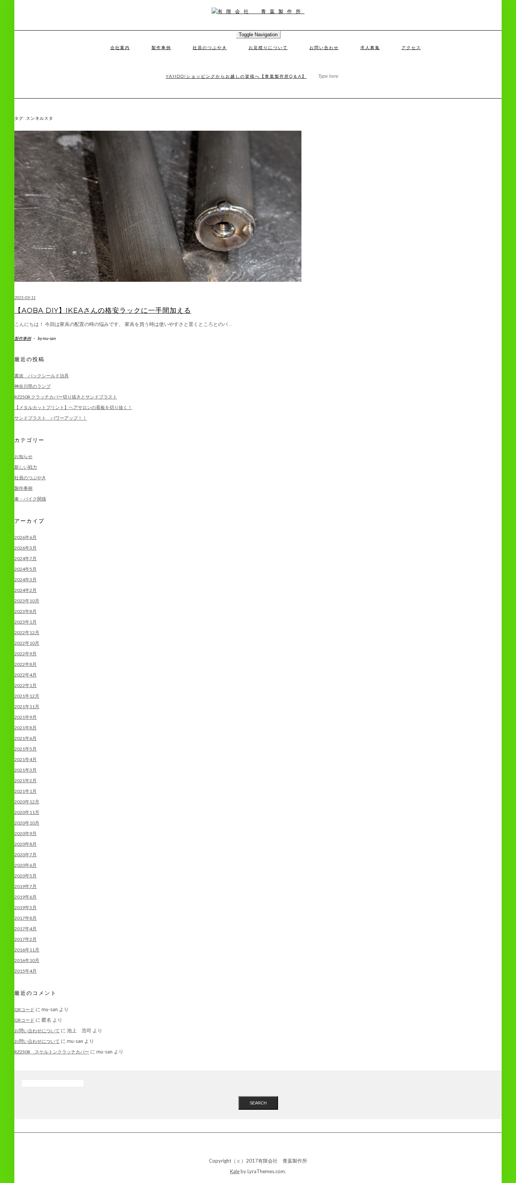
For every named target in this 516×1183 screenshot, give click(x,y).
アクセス (411, 47)
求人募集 (370, 47)
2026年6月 (25, 537)
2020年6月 (25, 865)
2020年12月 (26, 802)
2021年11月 (26, 706)
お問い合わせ (324, 47)
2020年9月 (25, 833)
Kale (234, 1171)
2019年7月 (25, 886)
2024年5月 (25, 569)
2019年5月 (25, 907)
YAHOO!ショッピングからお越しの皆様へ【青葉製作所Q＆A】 (236, 76)
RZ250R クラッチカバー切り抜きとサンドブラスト (65, 397)
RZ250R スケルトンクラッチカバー (51, 1052)
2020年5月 (25, 876)
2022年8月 (25, 664)
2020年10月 (26, 823)
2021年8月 (25, 727)
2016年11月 (26, 950)
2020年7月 (25, 854)
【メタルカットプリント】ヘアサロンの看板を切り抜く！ (73, 407)
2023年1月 (25, 622)
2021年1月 (25, 791)
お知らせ (23, 456)
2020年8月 (25, 844)
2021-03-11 (25, 297)
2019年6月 (25, 897)
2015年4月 (25, 971)
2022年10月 (26, 643)
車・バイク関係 (30, 499)
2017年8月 (25, 918)
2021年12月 (26, 696)
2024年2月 (25, 590)
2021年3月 (25, 770)
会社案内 (120, 47)
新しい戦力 (25, 467)
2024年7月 (25, 558)
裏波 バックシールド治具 (41, 375)
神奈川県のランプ (32, 386)
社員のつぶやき (210, 47)
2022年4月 (25, 675)
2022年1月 (25, 685)
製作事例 (161, 47)
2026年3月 (25, 548)
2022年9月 (25, 653)
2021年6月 (25, 738)
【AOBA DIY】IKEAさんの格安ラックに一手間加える (102, 310)
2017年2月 (25, 939)
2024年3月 (25, 579)
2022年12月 (26, 632)
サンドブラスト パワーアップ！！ (50, 418)
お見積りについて (268, 47)
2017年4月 (25, 928)
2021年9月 (25, 717)
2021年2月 (25, 780)
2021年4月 (25, 759)
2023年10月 (26, 601)
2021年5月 (25, 749)
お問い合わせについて (37, 1030)
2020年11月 (26, 812)
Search (258, 1103)
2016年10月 (26, 960)
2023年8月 (25, 611)
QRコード (24, 1009)
